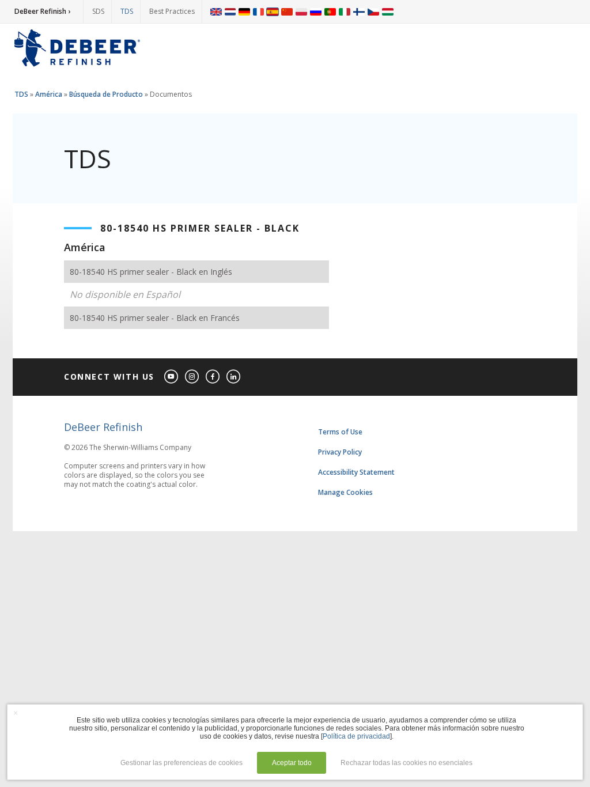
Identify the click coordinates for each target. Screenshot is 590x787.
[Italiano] (344, 11)
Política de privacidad (356, 736)
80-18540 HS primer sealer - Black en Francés (155, 317)
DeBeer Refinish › (42, 11)
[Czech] (373, 11)
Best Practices (172, 11)
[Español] (272, 11)
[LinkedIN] (233, 377)
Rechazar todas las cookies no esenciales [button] (406, 763)
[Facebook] (213, 377)
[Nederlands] (230, 11)
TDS (126, 11)
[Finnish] (359, 11)
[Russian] (315, 11)
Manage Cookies (345, 492)
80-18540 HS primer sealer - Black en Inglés (151, 271)
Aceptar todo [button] (292, 763)
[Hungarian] (387, 11)
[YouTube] (171, 377)
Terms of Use (340, 432)
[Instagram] (192, 377)
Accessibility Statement (356, 472)
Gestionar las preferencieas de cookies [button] (181, 763)
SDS (98, 11)
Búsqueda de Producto (106, 94)
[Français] (258, 11)
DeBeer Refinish (103, 427)
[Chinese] (287, 11)
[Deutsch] (244, 11)
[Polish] (301, 11)
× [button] (15, 712)
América (48, 94)
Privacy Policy (340, 452)
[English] (216, 11)
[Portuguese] (330, 11)
